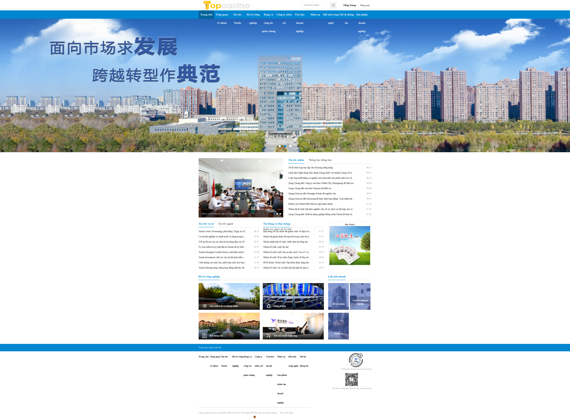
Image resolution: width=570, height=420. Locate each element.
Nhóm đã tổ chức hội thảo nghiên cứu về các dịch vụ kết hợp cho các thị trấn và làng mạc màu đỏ (334, 209)
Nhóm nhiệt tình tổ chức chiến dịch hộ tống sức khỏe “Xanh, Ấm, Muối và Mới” (301, 241)
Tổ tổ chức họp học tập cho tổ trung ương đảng (310, 167)
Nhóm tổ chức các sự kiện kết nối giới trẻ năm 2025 (287, 267)
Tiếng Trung (349, 5)
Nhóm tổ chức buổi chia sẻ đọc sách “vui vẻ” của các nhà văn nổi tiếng (296, 252)
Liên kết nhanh (337, 276)
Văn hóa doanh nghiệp (299, 23)
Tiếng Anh (365, 5)
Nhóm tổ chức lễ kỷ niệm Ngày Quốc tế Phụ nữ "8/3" (288, 257)
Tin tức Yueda (237, 18)
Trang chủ (206, 14)
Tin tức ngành (225, 223)
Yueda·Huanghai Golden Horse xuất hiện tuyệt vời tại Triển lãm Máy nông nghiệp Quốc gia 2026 (244, 252)
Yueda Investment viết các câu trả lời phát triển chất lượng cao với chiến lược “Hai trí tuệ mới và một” (246, 257)
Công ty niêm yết (284, 18)
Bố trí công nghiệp (253, 18)
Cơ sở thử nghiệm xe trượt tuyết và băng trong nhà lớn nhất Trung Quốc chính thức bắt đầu (241, 236)
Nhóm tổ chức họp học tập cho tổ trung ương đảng (223, 214)
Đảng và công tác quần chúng (268, 23)
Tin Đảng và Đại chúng (276, 223)
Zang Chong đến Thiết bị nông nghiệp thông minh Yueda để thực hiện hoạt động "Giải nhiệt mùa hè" (336, 214)
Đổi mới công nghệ (330, 18)
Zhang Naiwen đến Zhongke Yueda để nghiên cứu (312, 193)
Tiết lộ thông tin (346, 18)
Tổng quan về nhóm (222, 18)
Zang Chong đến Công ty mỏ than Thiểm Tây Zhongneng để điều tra (320, 183)
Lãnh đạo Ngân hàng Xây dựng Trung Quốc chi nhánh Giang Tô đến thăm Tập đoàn (328, 173)
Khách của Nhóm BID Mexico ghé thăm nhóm (310, 204)
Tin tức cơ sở (206, 223)
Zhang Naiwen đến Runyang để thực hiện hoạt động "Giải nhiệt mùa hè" (322, 198)
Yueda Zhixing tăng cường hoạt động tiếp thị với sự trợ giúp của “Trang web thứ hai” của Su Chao (245, 267)
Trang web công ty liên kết (210, 347)
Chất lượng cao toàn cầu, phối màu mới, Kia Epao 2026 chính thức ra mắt (233, 262)
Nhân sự (315, 14)
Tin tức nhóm (296, 159)
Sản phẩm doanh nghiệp (362, 23)
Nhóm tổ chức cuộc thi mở (275, 247)
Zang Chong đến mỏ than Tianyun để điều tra (309, 188)
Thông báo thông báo (320, 159)
